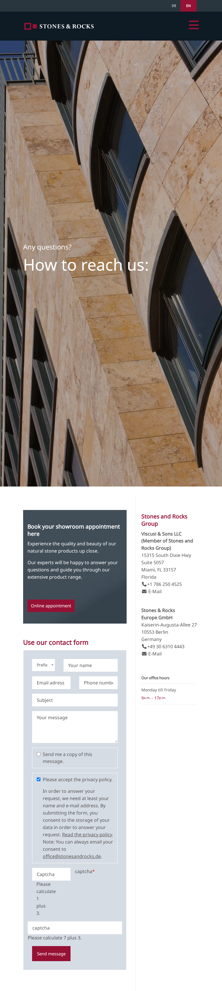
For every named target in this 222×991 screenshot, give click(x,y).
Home (59, 26)
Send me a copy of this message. (67, 758)
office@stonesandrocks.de (72, 856)
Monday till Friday (158, 690)
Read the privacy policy (87, 834)
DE (174, 5)
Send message (51, 954)
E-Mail (155, 591)
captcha (85, 871)
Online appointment (51, 606)
